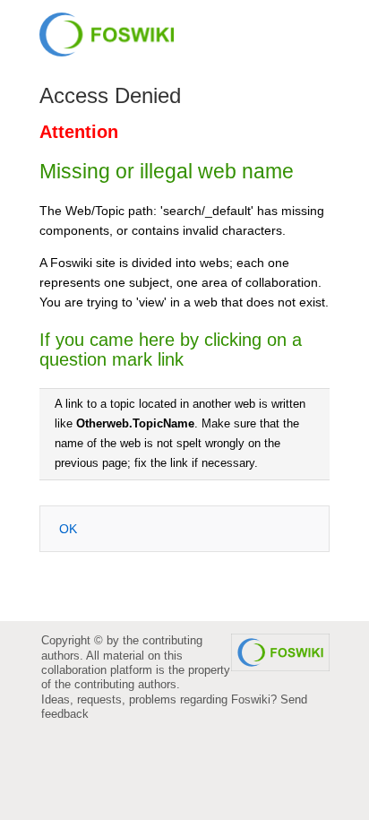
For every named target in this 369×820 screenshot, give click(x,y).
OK (68, 529)
